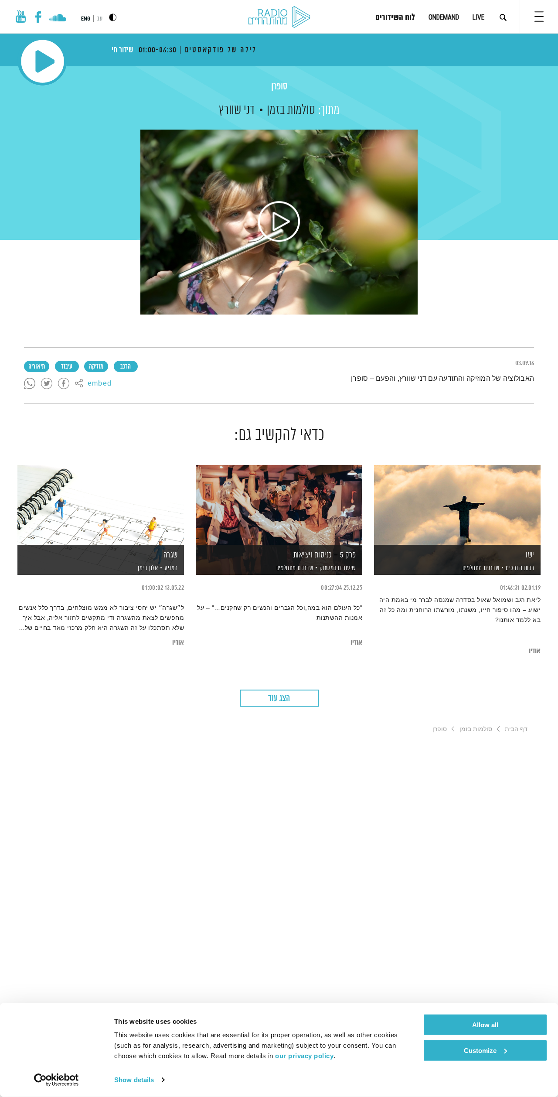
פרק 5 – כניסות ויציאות (324, 555)
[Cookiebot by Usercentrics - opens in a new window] (56, 1080)
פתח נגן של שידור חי (42, 61)
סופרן (279, 87)
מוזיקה (96, 367)
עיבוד (66, 367)
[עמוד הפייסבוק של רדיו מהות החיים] (38, 17)
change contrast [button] (112, 17)
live (478, 17)
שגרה (170, 555)
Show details (134, 1079)
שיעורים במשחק (338, 568)
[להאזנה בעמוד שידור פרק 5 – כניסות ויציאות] (279, 505)
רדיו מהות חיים (279, 17)
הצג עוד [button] (279, 699)
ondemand (444, 17)
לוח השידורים (395, 18)
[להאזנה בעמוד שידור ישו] (457, 505)
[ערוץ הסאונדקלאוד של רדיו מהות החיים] (57, 19)
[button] (539, 16)
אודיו (535, 651)
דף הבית (516, 728)
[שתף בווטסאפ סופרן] (29, 384)
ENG (85, 19)
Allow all (485, 1025)
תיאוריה (36, 367)
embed (100, 384)
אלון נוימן (147, 568)
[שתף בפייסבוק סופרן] (63, 384)
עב (99, 19)
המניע (171, 568)
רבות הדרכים (520, 568)
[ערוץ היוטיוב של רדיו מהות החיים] (21, 16)
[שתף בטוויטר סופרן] (46, 384)
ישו (530, 555)
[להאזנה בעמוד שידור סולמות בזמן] (279, 222)
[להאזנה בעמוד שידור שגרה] (100, 505)
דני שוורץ (237, 110)
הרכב (125, 367)
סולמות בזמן (291, 110)
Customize (480, 1050)
